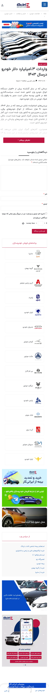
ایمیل (44, 204)
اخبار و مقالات (21, 14)
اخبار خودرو (8, 14)
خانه (45, 14)
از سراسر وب (24, 536)
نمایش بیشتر (24, 140)
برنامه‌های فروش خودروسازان (25, 243)
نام (45, 194)
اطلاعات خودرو (35, 14)
